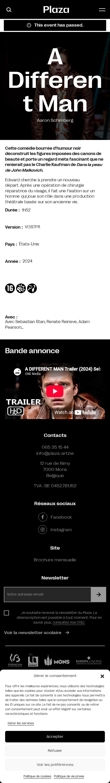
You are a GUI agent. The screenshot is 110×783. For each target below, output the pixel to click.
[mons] (57, 660)
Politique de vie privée (69, 776)
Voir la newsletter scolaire (32, 632)
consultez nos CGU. (69, 622)
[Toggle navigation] (102, 9)
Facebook (61, 517)
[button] (102, 676)
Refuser (55, 751)
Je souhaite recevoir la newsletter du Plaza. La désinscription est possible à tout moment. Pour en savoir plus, (59, 617)
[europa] (89, 660)
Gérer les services (21, 723)
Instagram (61, 529)
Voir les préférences (55, 765)
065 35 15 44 (55, 447)
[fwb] (15, 660)
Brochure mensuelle (55, 559)
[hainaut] (33, 660)
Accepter (55, 736)
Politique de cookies (37, 776)
